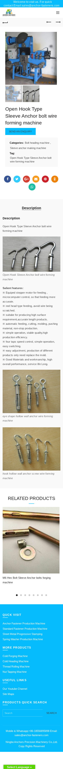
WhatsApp (32, 186)
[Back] (5, 22)
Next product (57, 22)
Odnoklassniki (54, 179)
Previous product (49, 22)
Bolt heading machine (37, 142)
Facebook (7, 179)
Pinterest (45, 179)
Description (31, 208)
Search (51, 713)
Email (35, 179)
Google (26, 179)
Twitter (16, 179)
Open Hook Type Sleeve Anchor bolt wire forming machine (30, 159)
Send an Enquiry (20, 131)
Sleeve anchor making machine (28, 148)
